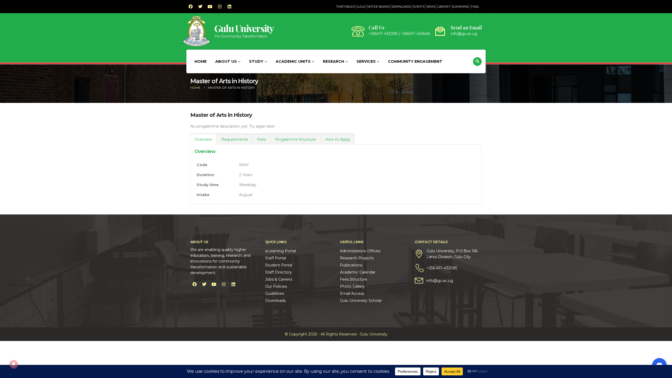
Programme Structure (295, 139)
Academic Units (293, 61)
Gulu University (244, 28)
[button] (477, 61)
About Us (226, 61)
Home (201, 61)
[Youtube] (210, 6)
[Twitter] (200, 6)
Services (366, 61)
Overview (203, 139)
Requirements (234, 139)
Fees (261, 139)
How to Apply (337, 139)
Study (256, 61)
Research (333, 61)
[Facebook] (190, 6)
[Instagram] (220, 6)
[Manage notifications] (13, 364)
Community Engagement (415, 61)
